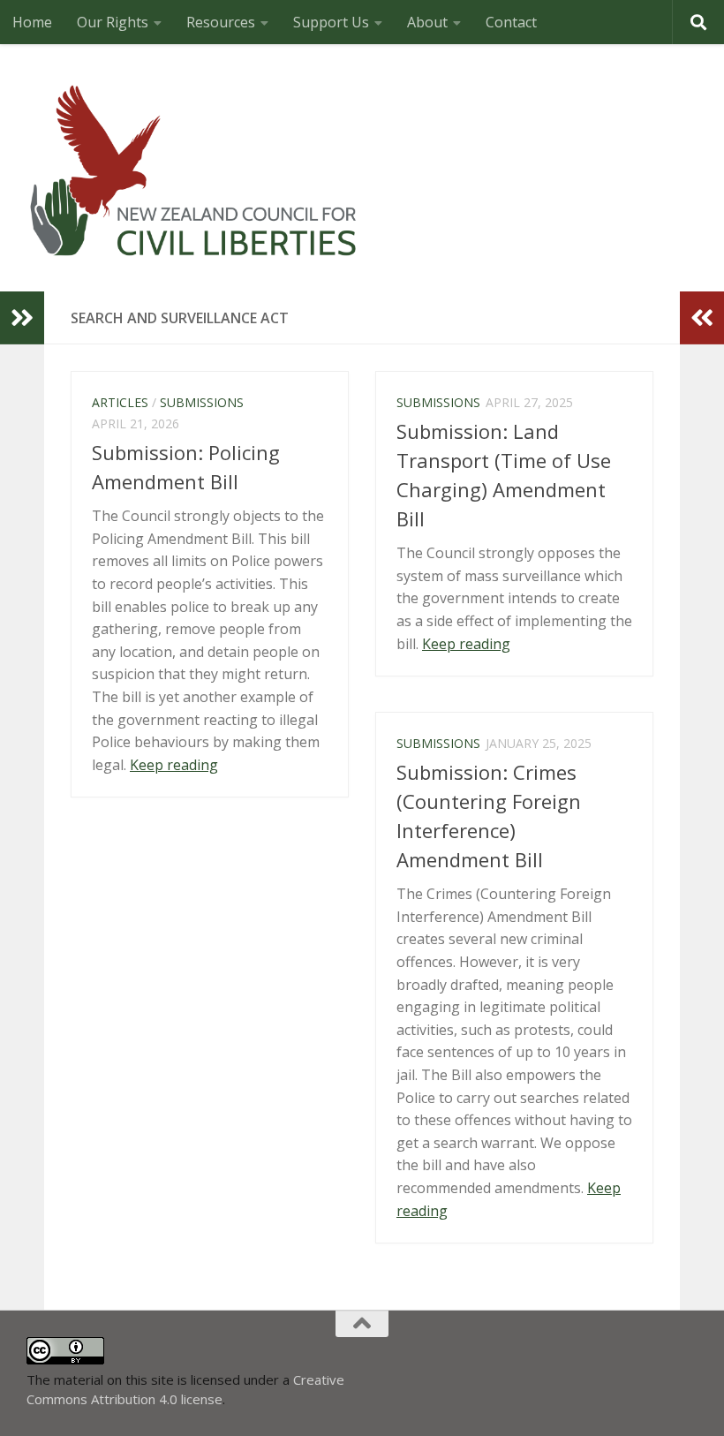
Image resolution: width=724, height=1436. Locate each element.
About (427, 22)
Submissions (202, 402)
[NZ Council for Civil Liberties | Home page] (194, 167)
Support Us (331, 22)
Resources (220, 22)
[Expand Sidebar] (22, 317)
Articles (120, 402)
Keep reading (174, 765)
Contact (511, 22)
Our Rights (112, 22)
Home (32, 22)
